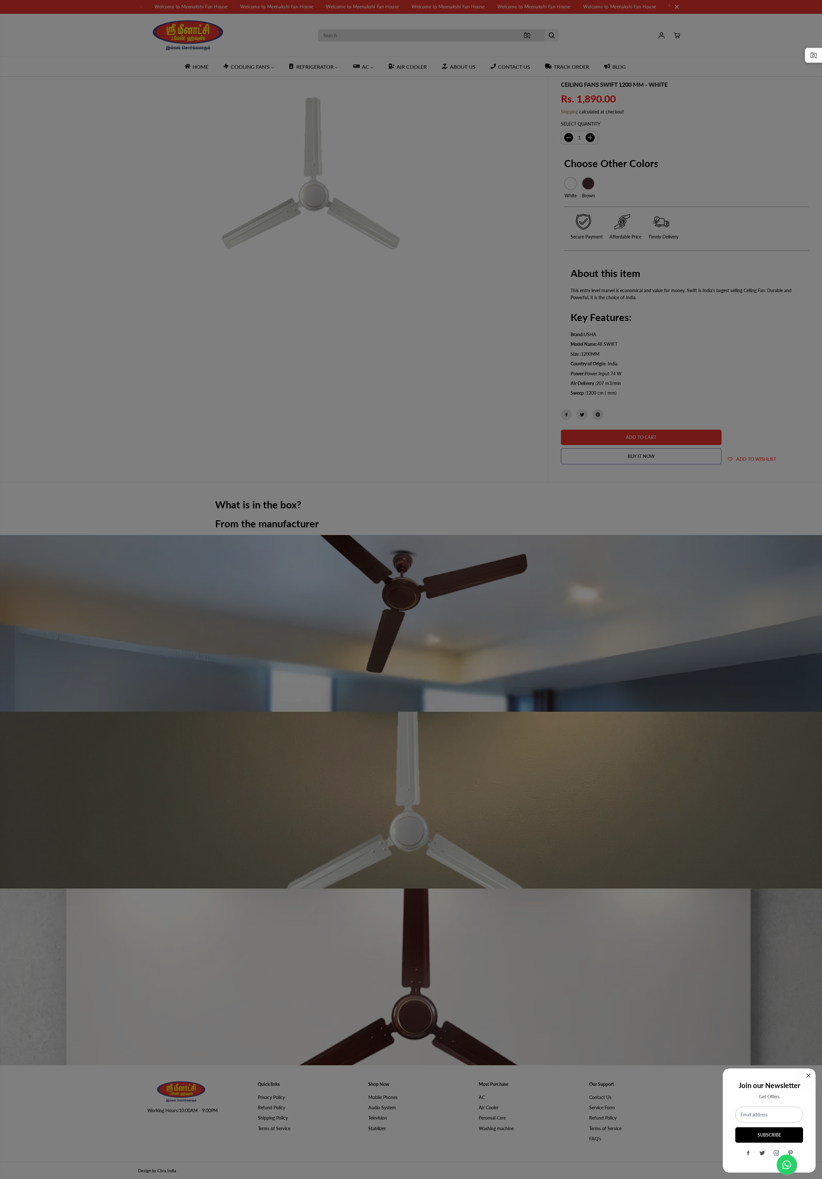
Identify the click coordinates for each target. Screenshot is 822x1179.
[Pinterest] (790, 1153)
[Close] (808, 1075)
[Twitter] (762, 1153)
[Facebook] (748, 1153)
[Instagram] (776, 1153)
